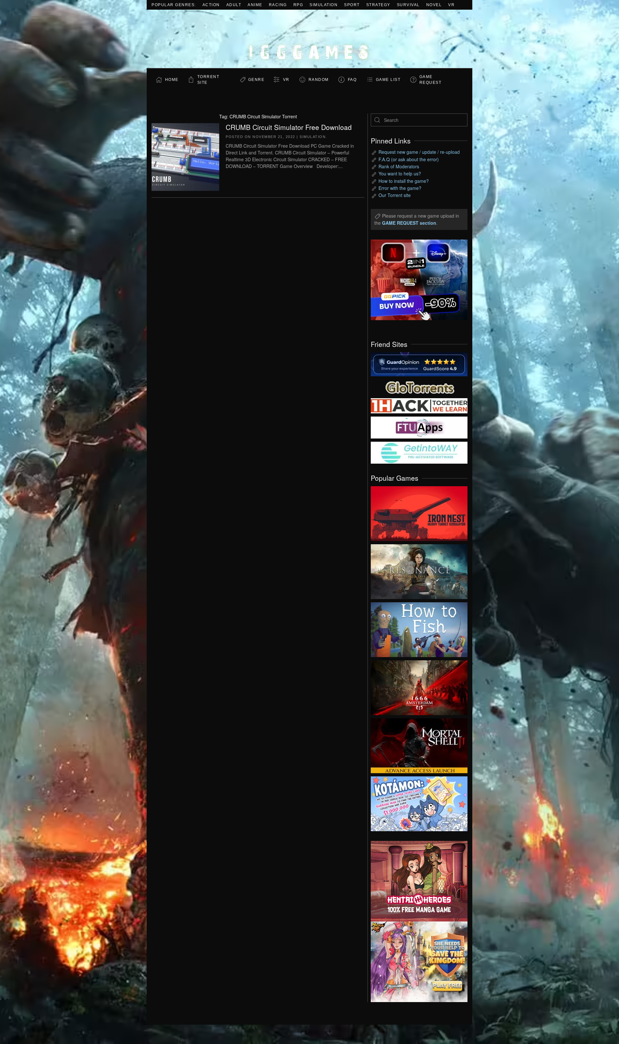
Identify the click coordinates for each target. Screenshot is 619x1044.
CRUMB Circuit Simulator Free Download (289, 127)
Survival (408, 5)
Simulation (324, 5)
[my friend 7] (419, 452)
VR (451, 5)
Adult (233, 5)
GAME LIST (388, 79)
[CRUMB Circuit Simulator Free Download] (185, 156)
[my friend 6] (419, 427)
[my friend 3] (419, 405)
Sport (352, 5)
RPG (298, 5)
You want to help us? (399, 173)
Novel (434, 5)
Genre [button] (256, 79)
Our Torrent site (394, 195)
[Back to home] (309, 39)
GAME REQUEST (430, 79)
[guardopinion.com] (419, 363)
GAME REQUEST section (409, 223)
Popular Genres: (174, 5)
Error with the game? (399, 188)
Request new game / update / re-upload (419, 152)
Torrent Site (208, 79)
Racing (278, 5)
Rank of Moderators (398, 166)
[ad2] (415, 881)
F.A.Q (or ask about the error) (408, 159)
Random (319, 79)
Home (172, 79)
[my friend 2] (419, 386)
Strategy (378, 5)
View (419, 512)
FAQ (352, 79)
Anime (255, 5)
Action (211, 5)
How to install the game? (403, 181)
